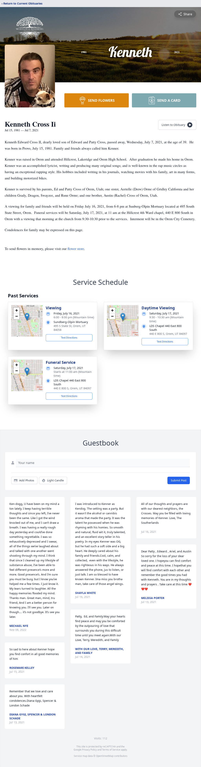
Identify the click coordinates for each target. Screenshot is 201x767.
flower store (76, 248)
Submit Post (178, 480)
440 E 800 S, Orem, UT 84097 (168, 334)
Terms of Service (111, 749)
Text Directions (69, 337)
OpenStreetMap (104, 756)
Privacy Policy (89, 749)
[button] (27, 317)
